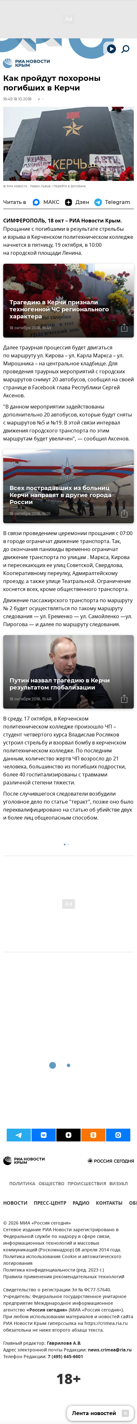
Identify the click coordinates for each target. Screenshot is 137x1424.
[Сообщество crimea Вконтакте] (44, 1135)
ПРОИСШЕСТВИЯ (87, 1184)
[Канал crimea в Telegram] (19, 1135)
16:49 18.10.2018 (17, 99)
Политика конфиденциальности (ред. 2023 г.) (53, 1270)
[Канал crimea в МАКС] (118, 1135)
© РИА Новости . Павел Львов (27, 186)
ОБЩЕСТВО (51, 1184)
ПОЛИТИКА (22, 1184)
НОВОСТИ (15, 1204)
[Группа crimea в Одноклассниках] (93, 1135)
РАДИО (81, 1204)
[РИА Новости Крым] (26, 63)
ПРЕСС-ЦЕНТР (50, 1204)
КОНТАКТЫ (109, 1204)
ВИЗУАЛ (118, 1184)
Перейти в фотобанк (70, 186)
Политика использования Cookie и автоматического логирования (62, 1260)
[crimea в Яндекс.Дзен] (68, 1135)
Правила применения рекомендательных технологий (63, 1277)
